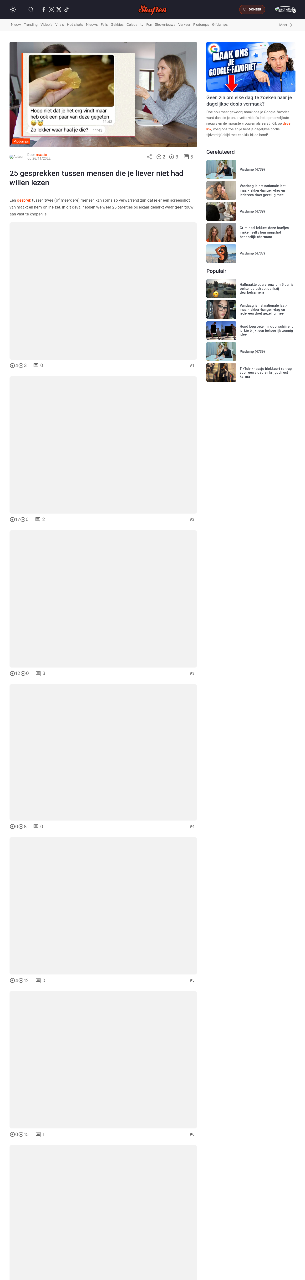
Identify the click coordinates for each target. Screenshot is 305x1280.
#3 (192, 673)
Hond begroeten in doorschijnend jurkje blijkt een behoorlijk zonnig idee (267, 331)
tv (141, 25)
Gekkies (117, 25)
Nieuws (92, 25)
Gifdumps (220, 25)
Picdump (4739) (252, 170)
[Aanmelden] (285, 9)
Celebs (132, 25)
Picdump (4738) (252, 211)
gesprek (24, 200)
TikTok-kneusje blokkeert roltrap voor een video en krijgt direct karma (266, 373)
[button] (31, 9)
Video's (46, 25)
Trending (31, 25)
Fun (149, 25)
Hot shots (75, 25)
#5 (192, 980)
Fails (104, 25)
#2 (192, 519)
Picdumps (201, 25)
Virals (59, 25)
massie (41, 155)
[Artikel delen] (149, 157)
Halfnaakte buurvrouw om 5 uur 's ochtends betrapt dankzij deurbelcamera (266, 289)
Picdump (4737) (252, 253)
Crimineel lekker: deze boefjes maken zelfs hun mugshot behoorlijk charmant (264, 232)
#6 (192, 1134)
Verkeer (184, 25)
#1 (192, 365)
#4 (192, 826)
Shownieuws (165, 25)
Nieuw (16, 25)
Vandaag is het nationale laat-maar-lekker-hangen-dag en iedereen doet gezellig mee (263, 190)
